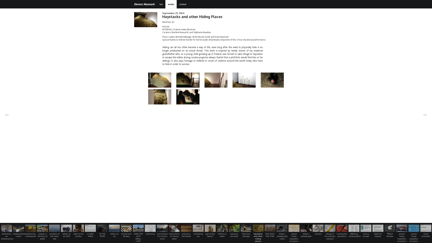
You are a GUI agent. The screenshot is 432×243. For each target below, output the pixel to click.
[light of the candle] (79, 228)
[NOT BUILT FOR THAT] (270, 228)
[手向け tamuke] (390, 228)
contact (182, 4)
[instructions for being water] (175, 228)
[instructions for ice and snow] (163, 228)
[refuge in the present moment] (330, 228)
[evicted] (318, 228)
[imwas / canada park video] (282, 228)
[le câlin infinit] (91, 228)
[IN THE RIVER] (103, 228)
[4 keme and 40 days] (127, 228)
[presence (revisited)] (187, 228)
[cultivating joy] (199, 228)
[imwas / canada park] (306, 228)
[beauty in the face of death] (43, 228)
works (171, 4)
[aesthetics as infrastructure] (7, 228)
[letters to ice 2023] (67, 228)
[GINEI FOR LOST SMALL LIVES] (139, 228)
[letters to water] (222, 228)
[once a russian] (366, 228)
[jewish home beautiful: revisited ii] (402, 228)
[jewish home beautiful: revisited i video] (294, 228)
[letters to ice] (115, 228)
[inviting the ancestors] (342, 228)
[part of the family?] (211, 228)
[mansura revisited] (234, 228)
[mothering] (151, 228)
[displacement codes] (19, 228)
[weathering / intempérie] (31, 228)
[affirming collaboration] (354, 228)
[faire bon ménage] (246, 228)
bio (161, 4)
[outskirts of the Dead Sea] (55, 228)
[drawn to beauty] (378, 228)
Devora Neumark (144, 4)
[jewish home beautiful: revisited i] (414, 228)
